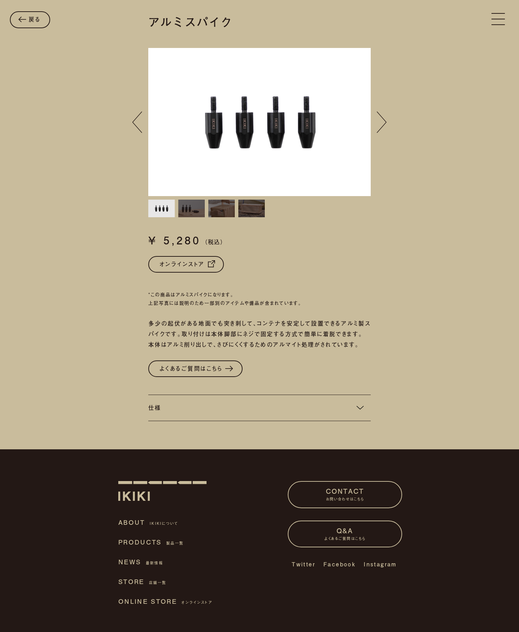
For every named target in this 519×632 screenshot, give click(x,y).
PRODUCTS (151, 542)
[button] (137, 122)
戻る (33, 19)
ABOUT (148, 522)
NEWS (140, 562)
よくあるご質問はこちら (192, 368)
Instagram (380, 564)
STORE (142, 581)
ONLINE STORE (165, 601)
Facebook (339, 564)
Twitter (303, 564)
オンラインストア (183, 264)
